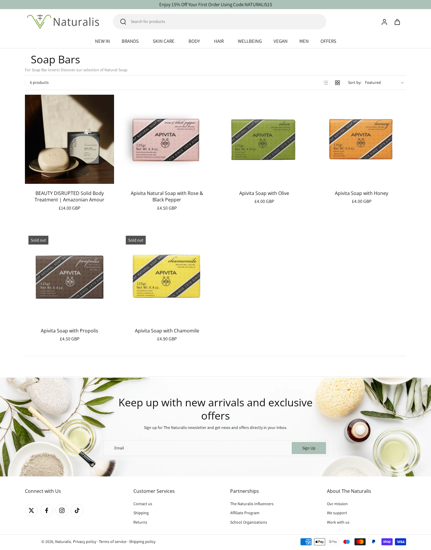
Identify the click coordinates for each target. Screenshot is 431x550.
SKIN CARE (163, 41)
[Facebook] (46, 510)
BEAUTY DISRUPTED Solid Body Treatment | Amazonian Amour (69, 196)
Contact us (142, 503)
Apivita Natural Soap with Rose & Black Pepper (167, 196)
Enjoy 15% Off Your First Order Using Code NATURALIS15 (215, 4)
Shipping (141, 513)
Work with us (338, 522)
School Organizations (248, 522)
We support (337, 513)
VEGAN (281, 41)
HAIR (219, 41)
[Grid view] (337, 83)
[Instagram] (61, 510)
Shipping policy (142, 541)
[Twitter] (31, 510)
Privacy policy (84, 541)
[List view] (325, 83)
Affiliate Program (244, 513)
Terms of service (112, 541)
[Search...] (123, 22)
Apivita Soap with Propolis (69, 330)
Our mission (337, 503)
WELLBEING (250, 41)
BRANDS (130, 41)
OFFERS (328, 41)
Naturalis (63, 541)
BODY (194, 41)
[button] (70, 491)
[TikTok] (77, 510)
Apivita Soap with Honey (361, 193)
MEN (304, 41)
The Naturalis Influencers (252, 503)
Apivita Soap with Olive (264, 193)
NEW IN (102, 41)
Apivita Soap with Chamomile (167, 330)
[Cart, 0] (397, 21)
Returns (140, 522)
